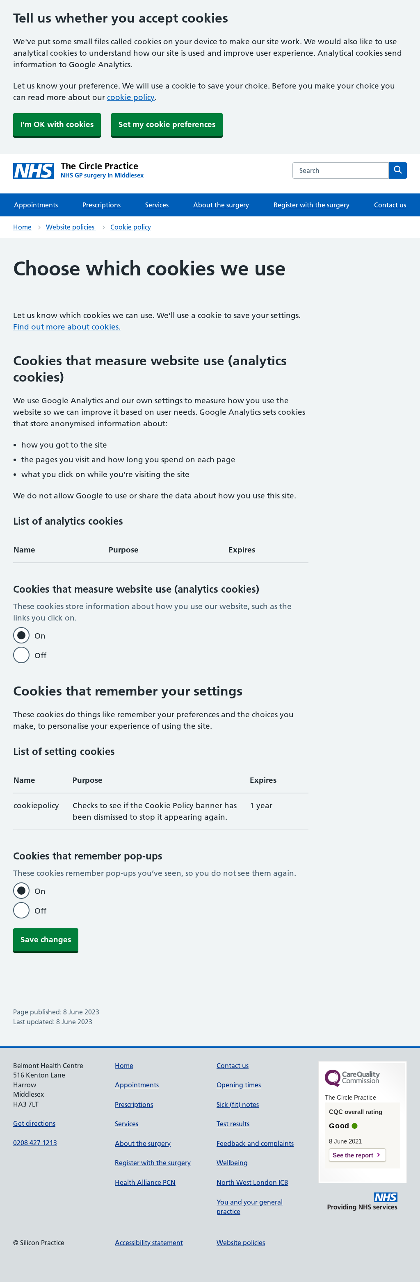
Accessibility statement (149, 1243)
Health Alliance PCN (145, 1182)
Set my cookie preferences (167, 124)
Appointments (36, 205)
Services (157, 205)
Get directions (34, 1123)
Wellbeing (232, 1163)
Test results (233, 1124)
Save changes (46, 939)
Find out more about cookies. (67, 327)
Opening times (239, 1085)
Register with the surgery (311, 205)
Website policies (71, 227)
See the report (353, 1155)
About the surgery (221, 205)
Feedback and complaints (255, 1143)
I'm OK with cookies (57, 124)
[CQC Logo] (352, 1085)
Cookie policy (130, 227)
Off (40, 655)
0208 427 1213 (35, 1143)
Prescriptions (101, 205)
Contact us (390, 205)
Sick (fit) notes (238, 1104)
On (40, 636)
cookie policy (131, 97)
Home (22, 227)
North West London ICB (252, 1182)
